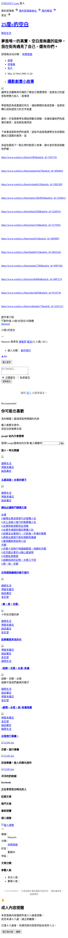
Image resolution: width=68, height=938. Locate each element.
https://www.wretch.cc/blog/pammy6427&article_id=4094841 (32, 170)
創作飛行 (26, 350)
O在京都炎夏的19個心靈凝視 (17, 552)
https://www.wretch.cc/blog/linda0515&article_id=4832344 (31, 252)
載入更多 (7, 362)
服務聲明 (34, 894)
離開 (18, 932)
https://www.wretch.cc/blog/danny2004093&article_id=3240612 (33, 198)
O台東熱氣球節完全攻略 (14, 526)
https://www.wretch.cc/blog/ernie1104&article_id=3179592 (31, 225)
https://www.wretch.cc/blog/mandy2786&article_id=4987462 (32, 265)
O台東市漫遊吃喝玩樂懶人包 (17, 529)
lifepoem (5, 324)
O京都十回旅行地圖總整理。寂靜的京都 (23, 548)
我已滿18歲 (8, 932)
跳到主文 (6, 33)
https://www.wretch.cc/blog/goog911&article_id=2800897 (30, 238)
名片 (10, 68)
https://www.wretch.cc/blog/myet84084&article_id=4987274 (31, 279)
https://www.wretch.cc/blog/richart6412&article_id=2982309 (31, 184)
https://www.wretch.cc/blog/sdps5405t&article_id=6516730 (31, 292)
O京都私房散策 (9, 556)
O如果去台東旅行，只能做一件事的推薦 (23, 533)
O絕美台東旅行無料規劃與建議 (18, 537)
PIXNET (14, 891)
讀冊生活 (6, 463)
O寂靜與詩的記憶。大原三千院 (18, 560)
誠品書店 (6, 471)
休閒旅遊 (27, 54)
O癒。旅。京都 (9, 563)
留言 (29, 341)
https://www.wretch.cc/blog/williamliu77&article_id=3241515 (32, 306)
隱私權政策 (56, 891)
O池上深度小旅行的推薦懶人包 (18, 522)
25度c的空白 (15, 24)
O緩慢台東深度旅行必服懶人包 (18, 518)
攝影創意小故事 (21, 81)
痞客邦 (22, 341)
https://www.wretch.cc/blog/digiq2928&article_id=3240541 (31, 211)
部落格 (11, 64)
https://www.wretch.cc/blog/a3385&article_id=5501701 (29, 157)
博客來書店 (7, 467)
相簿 (10, 60)
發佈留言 (7, 381)
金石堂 (5, 597)
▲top (4, 356)
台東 (3, 514)
